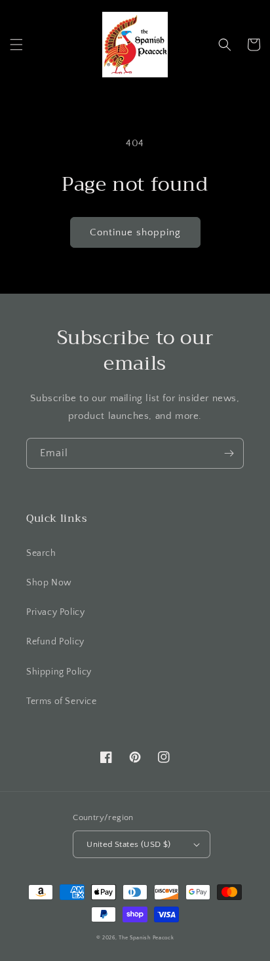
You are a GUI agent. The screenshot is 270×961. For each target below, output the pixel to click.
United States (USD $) (128, 844)
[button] (16, 44)
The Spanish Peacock (146, 938)
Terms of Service (61, 701)
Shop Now (49, 583)
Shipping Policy (59, 672)
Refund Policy (55, 642)
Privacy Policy (55, 612)
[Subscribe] (228, 453)
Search (41, 553)
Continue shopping (135, 232)
